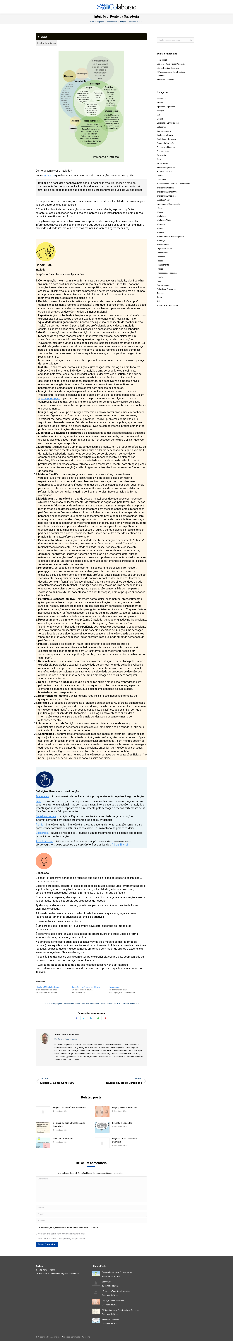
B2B (158, 115)
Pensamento (162, 253)
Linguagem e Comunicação (168, 204)
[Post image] (43, 1111)
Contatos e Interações (166, 139)
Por (90, 1004)
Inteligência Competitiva (167, 192)
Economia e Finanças (166, 147)
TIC (158, 301)
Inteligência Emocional (166, 196)
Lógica (159, 208)
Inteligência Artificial (165, 188)
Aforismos (161, 98)
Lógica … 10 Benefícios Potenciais (69, 1107)
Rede (159, 281)
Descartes (42, 832)
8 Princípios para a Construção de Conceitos (69, 1125)
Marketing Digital (164, 220)
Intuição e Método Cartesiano (48, 987)
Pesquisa (161, 257)
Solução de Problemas (166, 289)
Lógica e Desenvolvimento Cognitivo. (124, 1140)
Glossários (161, 180)
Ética (159, 159)
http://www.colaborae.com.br (65, 1039)
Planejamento (163, 265)
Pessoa (160, 261)
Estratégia (161, 155)
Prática (160, 269)
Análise (160, 103)
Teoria (159, 297)
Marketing (161, 216)
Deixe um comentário (130, 1004)
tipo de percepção (53, 189)
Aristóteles (42, 796)
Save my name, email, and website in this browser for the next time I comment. (68, 1228)
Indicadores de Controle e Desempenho (173, 184)
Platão (39, 824)
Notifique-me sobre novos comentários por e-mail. (61, 1233)
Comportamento (164, 131)
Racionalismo (115, 987)
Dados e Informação (165, 143)
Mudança (161, 240)
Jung (38, 801)
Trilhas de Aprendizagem (167, 305)
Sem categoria (163, 285)
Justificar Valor (163, 200)
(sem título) (162, 60)
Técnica (160, 293)
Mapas (160, 212)
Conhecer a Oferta (165, 135)
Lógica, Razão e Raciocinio (124, 1107)
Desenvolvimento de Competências (117, 1272)
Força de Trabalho (164, 171)
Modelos (160, 232)
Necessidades (163, 244)
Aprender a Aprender (166, 107)
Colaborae (161, 127)
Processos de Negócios (167, 273)
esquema (49, 175)
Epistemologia (163, 151)
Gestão (77, 1004)
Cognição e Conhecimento (63, 1004)
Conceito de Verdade (63, 1138)
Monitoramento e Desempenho (170, 236)
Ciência (160, 119)
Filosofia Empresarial (166, 167)
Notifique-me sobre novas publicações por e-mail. (61, 1238)
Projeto (160, 277)
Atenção (160, 111)
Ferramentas (162, 163)
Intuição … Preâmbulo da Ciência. (86, 987)
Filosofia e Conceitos (122, 1123)
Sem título (106, 1282)
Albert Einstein (44, 841)
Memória (161, 224)
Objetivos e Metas (164, 249)
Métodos (161, 228)
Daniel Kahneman (46, 816)
